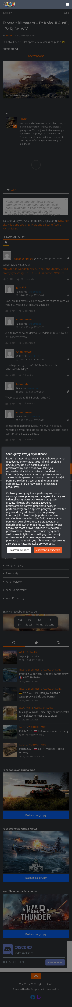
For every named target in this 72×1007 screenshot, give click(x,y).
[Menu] (67, 4)
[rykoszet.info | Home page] (12, 4)
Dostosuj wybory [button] (19, 550)
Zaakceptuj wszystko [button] (48, 550)
